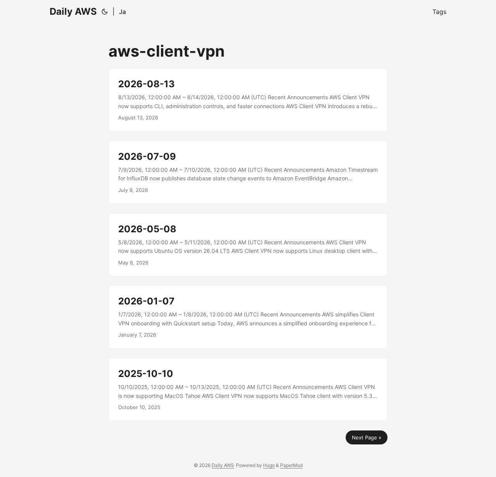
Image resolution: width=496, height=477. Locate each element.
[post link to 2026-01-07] (248, 317)
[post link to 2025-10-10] (248, 389)
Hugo (269, 465)
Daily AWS (73, 11)
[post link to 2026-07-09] (248, 172)
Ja (122, 12)
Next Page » (366, 437)
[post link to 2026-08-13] (248, 100)
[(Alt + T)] (104, 11)
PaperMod (291, 465)
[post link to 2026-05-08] (248, 245)
